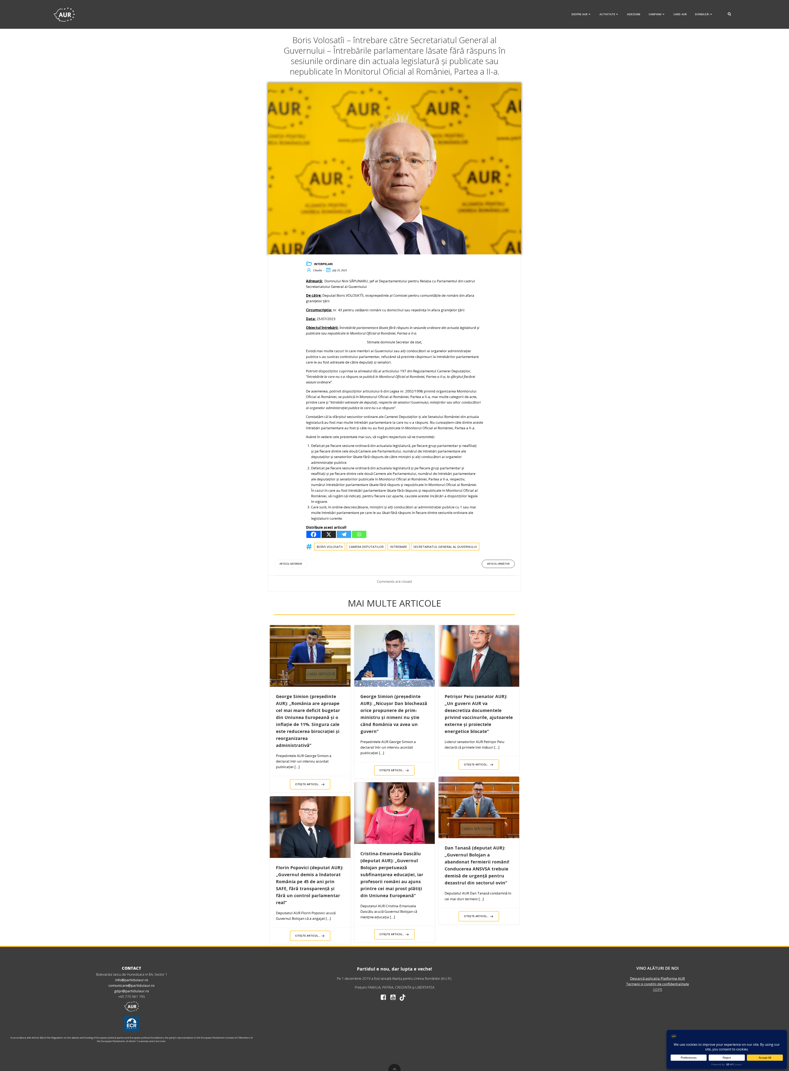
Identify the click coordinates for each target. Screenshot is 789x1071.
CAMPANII (655, 14)
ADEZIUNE (633, 14)
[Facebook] (313, 534)
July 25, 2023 (339, 270)
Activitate (607, 14)
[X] (329, 534)
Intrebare (398, 547)
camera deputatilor (366, 547)
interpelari (323, 264)
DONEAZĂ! (702, 14)
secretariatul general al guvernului (445, 547)
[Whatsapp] (359, 534)
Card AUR (680, 14)
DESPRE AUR (580, 14)
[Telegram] (344, 534)
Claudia (317, 270)
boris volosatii (330, 547)
